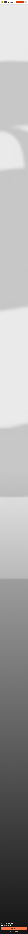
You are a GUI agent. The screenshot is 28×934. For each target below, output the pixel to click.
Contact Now (20, 2)
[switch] (25, 2)
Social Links (15, 931)
